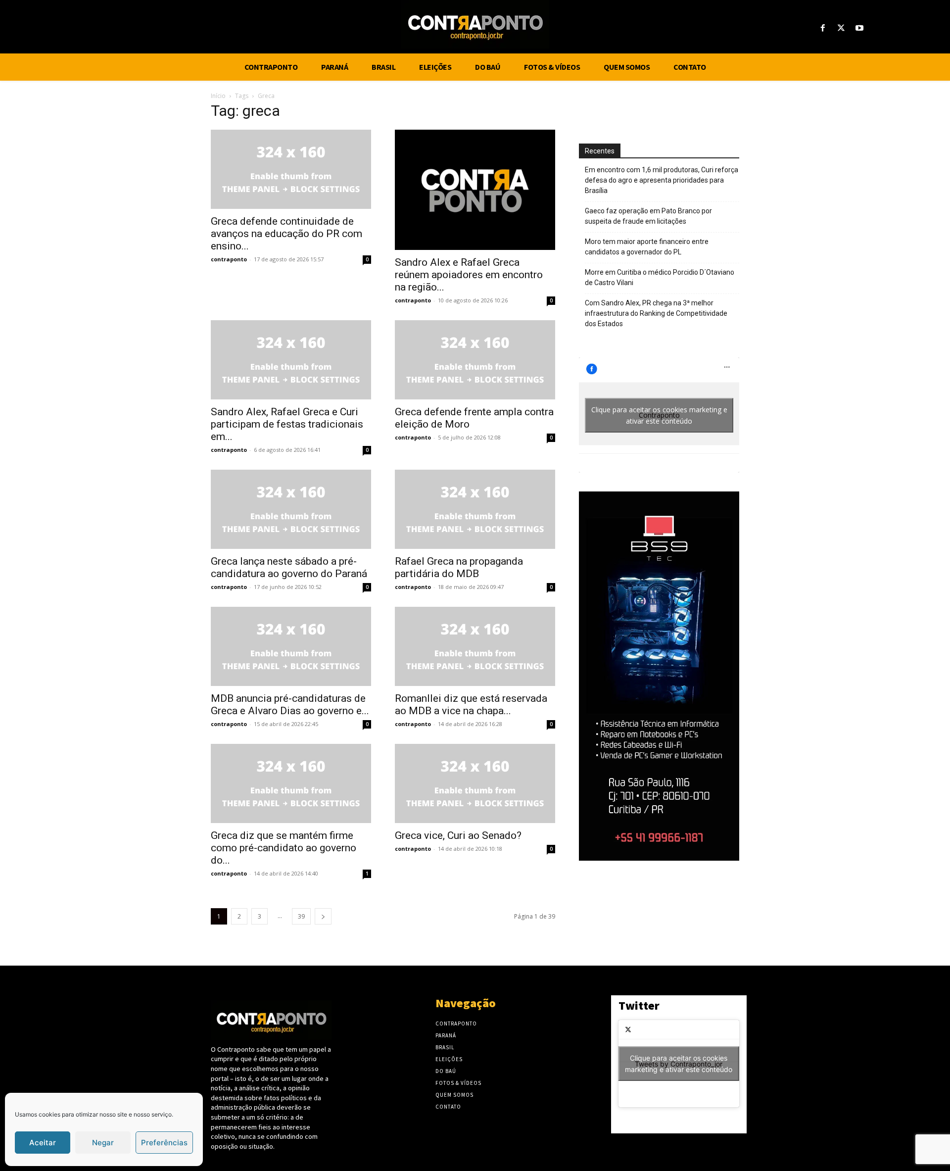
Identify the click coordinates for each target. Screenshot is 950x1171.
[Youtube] (859, 28)
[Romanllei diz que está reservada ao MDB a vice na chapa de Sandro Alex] (475, 646)
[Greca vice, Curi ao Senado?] (475, 783)
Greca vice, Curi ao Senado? (458, 835)
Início (218, 96)
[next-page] (323, 916)
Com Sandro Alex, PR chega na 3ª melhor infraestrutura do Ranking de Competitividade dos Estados (656, 313)
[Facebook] (822, 28)
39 (301, 916)
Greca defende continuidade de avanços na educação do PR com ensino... (286, 233)
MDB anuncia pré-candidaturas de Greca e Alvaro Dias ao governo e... (290, 704)
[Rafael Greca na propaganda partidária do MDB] (475, 509)
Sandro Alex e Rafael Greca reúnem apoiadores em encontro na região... (469, 274)
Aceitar (42, 1142)
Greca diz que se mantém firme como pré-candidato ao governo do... (283, 847)
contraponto (229, 259)
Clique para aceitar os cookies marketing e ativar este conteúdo (659, 415)
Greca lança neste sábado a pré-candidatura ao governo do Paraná (289, 567)
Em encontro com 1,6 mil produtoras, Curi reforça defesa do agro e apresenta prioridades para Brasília (661, 180)
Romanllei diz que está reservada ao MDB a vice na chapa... (471, 704)
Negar (103, 1142)
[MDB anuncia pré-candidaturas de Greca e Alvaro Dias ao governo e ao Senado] (291, 646)
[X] (841, 28)
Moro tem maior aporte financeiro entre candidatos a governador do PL (647, 247)
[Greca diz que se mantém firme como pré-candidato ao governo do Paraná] (291, 783)
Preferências (164, 1142)
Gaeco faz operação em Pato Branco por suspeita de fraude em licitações (648, 216)
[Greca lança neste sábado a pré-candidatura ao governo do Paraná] (291, 509)
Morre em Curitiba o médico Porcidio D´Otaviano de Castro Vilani (659, 277)
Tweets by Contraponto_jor (678, 1063)
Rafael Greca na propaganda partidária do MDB (459, 567)
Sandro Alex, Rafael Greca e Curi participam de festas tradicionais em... (287, 424)
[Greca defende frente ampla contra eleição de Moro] (475, 359)
